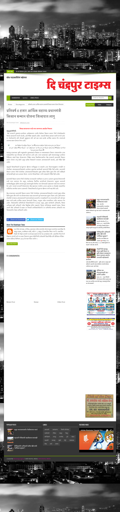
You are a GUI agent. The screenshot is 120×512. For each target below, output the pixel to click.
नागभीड (61, 437)
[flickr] (104, 71)
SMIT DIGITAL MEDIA (44, 459)
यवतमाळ (71, 440)
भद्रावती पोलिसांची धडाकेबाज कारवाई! (102, 218)
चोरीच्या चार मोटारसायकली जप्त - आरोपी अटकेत (103, 272)
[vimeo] (101, 71)
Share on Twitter (36, 219)
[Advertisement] (56, 35)
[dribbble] (108, 71)
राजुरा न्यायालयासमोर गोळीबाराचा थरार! (103, 200)
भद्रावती (46, 440)
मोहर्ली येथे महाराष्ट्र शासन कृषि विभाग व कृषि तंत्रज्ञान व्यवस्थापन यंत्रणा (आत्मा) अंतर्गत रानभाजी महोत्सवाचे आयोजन (98, 254)
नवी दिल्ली (47, 437)
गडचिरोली (47, 433)
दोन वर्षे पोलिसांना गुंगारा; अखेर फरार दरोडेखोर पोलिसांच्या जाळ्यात (31, 71)
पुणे (67, 437)
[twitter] (98, 71)
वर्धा (51, 444)
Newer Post (11, 302)
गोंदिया (54, 433)
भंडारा (72, 437)
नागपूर (54, 437)
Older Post (61, 302)
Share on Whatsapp (56, 219)
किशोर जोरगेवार (65, 430)
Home (36, 302)
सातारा (56, 444)
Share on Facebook (17, 219)
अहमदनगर (55, 430)
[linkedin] (111, 71)
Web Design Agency (18, 459)
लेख (46, 444)
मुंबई (60, 440)
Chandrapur (16, 98)
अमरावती (47, 430)
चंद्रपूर (60, 433)
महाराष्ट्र (53, 440)
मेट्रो (65, 440)
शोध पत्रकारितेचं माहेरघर (17, 77)
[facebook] (94, 71)
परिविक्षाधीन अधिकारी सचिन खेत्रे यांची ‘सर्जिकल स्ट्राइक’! (103, 234)
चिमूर (67, 433)
